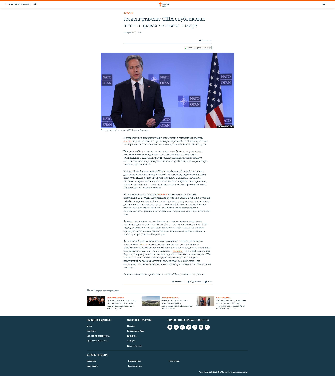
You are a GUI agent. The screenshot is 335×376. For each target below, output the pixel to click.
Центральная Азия (115, 298)
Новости (128, 13)
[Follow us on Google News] (201, 327)
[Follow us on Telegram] (188, 327)
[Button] (205, 40)
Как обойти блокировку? (98, 336)
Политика (131, 336)
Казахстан (91, 361)
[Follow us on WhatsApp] (194, 327)
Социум (131, 341)
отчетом (127, 141)
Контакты (91, 331)
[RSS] (207, 327)
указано (144, 244)
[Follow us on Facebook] (182, 327)
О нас (89, 326)
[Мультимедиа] (324, 4)
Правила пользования (97, 341)
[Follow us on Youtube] (170, 327)
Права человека (223, 298)
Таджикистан (134, 361)
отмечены (162, 195)
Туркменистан (135, 366)
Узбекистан (174, 361)
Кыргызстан (92, 366)
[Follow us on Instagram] (176, 327)
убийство (178, 251)
